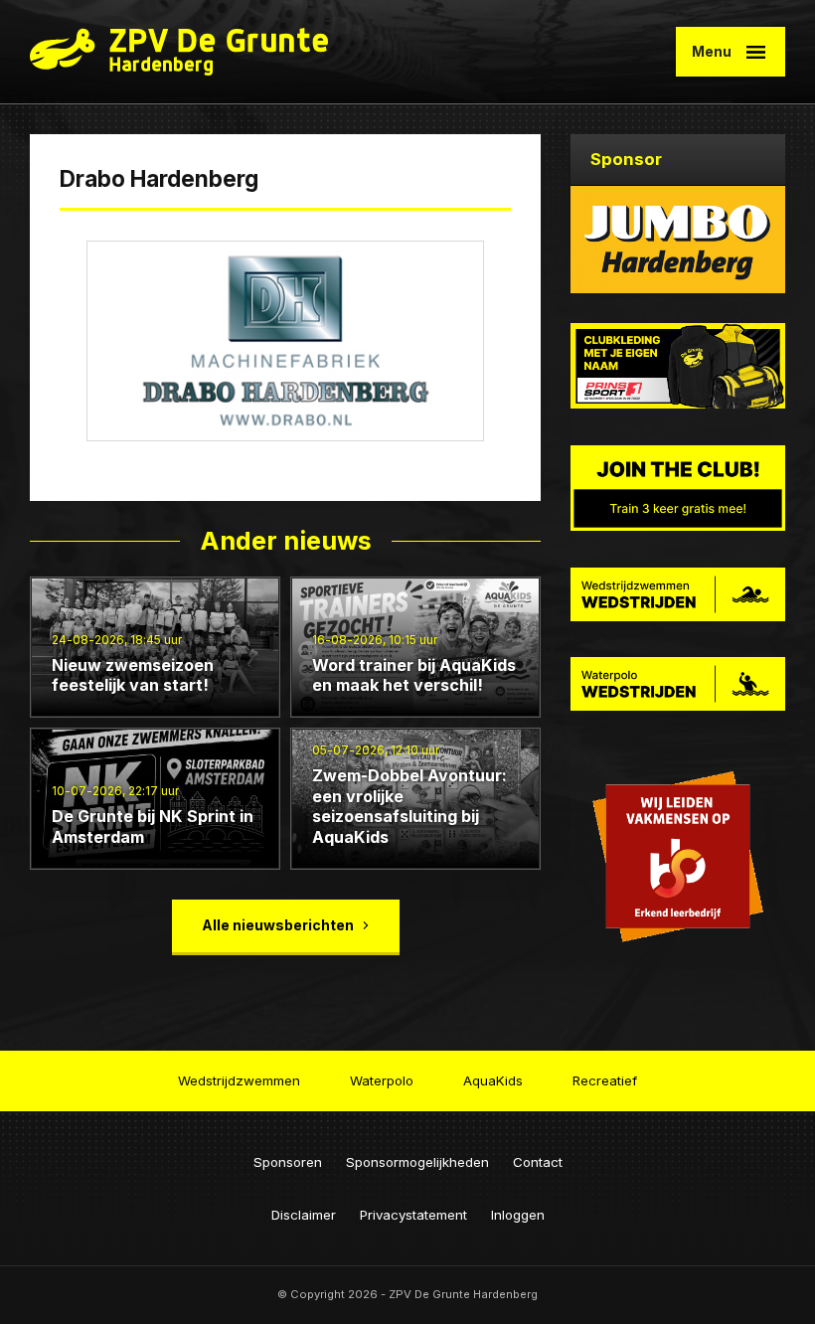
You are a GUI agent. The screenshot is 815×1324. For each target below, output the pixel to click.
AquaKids (493, 1080)
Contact (538, 1162)
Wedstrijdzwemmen (239, 1080)
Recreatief (604, 1080)
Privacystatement (413, 1215)
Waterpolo (381, 1080)
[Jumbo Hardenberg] (677, 239)
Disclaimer (303, 1215)
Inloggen (518, 1215)
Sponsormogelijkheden (417, 1162)
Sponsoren (287, 1162)
